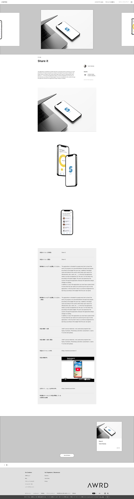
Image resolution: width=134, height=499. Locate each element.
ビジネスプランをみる (99, 2)
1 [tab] (64, 51)
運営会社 (74, 493)
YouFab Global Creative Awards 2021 (91, 75)
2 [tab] (67, 51)
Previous (1, 29)
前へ (7, 465)
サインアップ (125, 2)
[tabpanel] (67, 29)
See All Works (67, 455)
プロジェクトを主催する (110, 2)
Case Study (47, 478)
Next (133, 29)
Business (46, 475)
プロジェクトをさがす (29, 481)
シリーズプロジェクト (29, 487)
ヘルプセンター (36, 493)
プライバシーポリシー (50, 493)
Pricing (46, 481)
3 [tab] (70, 51)
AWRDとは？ (27, 475)
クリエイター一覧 (28, 484)
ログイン (120, 2)
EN (99, 493)
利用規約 (42, 493)
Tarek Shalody (91, 66)
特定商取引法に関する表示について (63, 493)
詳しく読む (102, 497)
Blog (26, 478)
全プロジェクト (28, 493)
